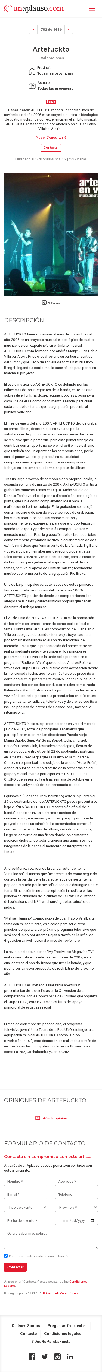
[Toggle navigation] (92, 8)
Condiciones (69, 1293)
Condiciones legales (62, 1333)
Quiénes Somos (26, 1325)
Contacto (28, 1333)
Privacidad (50, 1293)
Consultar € (56, 137)
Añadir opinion (54, 1118)
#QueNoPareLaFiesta (51, 1341)
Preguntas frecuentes (67, 1325)
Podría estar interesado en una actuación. (39, 1256)
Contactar (51, 147)
